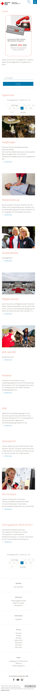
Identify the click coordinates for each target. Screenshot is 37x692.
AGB (4, 408)
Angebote (18, 619)
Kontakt (18, 635)
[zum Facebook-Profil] (14, 680)
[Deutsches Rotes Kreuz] (6, 4)
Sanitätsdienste (10, 252)
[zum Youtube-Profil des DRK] (18, 680)
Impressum (18, 642)
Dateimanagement (18, 666)
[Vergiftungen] (18, 127)
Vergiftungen (8, 142)
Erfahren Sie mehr (5, 690)
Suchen (18, 84)
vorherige (14, 105)
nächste (23, 112)
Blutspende (18, 605)
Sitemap (18, 638)
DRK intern (18, 647)
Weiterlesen (8, 162)
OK (30, 686)
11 (12, 112)
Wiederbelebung (10, 199)
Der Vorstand (9, 494)
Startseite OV (9, 441)
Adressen (18, 633)
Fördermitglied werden (18, 601)
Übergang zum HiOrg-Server (18, 661)
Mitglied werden (10, 299)
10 (31, 108)
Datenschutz (18, 640)
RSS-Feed (18, 645)
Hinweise (6, 375)
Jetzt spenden (9, 352)
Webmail (18, 663)
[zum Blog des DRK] (22, 680)
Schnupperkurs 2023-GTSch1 (17, 524)
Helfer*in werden (18, 603)
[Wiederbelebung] (18, 184)
